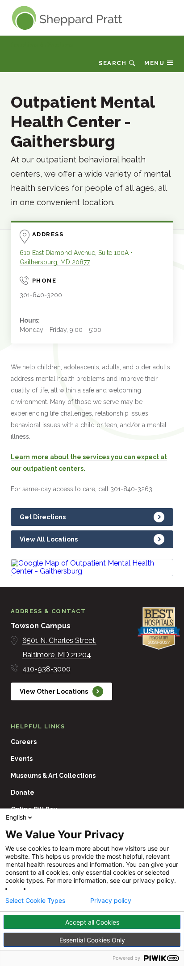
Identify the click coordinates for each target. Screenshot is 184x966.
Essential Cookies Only (92, 940)
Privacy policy (110, 900)
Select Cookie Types (35, 900)
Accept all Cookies (92, 922)
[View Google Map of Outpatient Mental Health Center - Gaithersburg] (92, 567)
